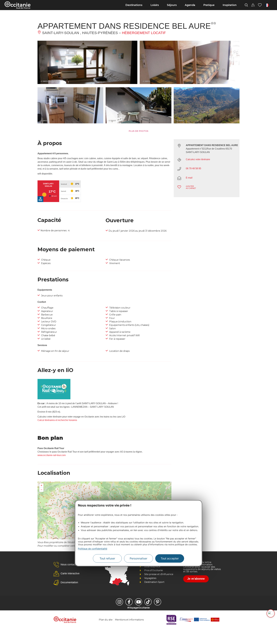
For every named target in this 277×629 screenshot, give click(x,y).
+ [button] (41, 485)
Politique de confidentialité (92, 548)
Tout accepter (170, 558)
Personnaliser (138, 558)
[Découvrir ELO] (271, 613)
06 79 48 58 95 (193, 168)
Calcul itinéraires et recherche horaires (57, 420)
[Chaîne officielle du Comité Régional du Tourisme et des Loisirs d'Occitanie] (138, 601)
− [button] (41, 489)
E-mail (189, 177)
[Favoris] (260, 5)
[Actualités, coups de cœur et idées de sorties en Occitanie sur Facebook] (129, 601)
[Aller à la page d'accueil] (17, 5)
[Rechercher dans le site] (246, 5)
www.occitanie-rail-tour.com (52, 455)
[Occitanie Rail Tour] (54, 398)
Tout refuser (107, 558)
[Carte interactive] (252, 5)
